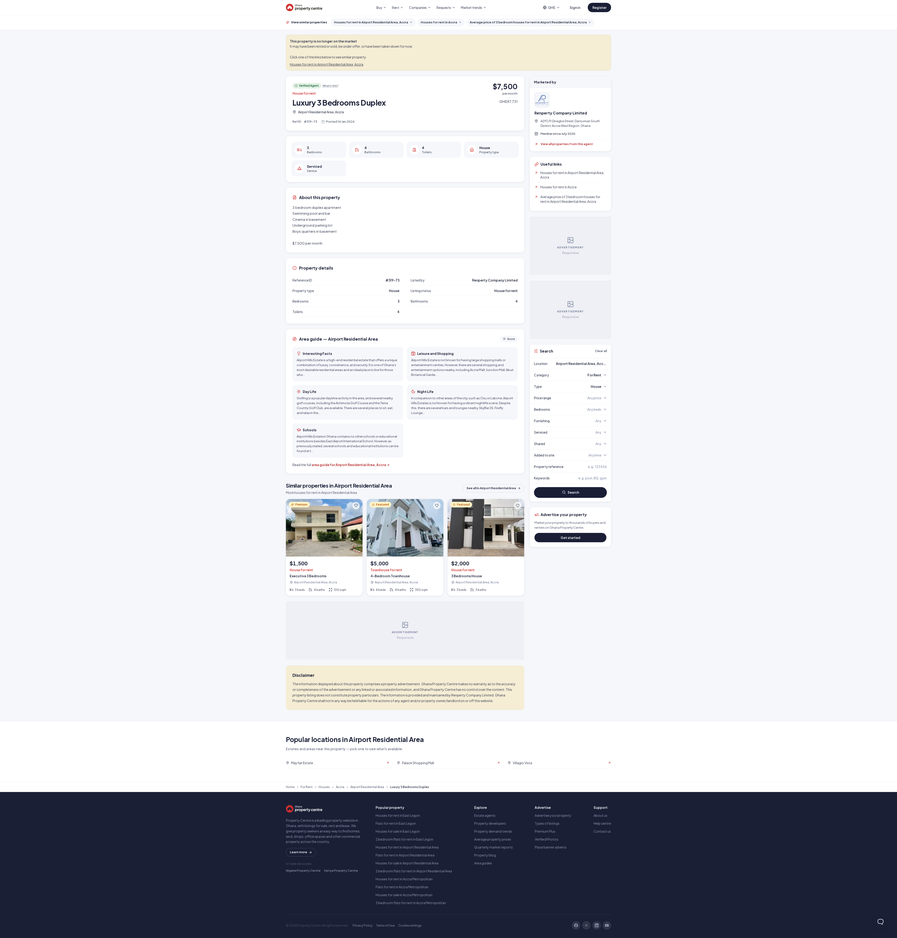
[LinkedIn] (596, 925)
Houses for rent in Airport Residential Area (407, 847)
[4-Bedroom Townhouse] (405, 547)
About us (600, 815)
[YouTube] (607, 925)
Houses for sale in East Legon (398, 831)
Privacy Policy (363, 925)
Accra (340, 787)
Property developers (490, 823)
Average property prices (492, 839)
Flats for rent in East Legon (396, 823)
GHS (551, 7)
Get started (570, 537)
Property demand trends (493, 831)
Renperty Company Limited (560, 113)
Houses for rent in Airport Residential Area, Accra (326, 64)
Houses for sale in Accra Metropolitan (404, 895)
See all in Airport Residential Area (491, 488)
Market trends (471, 7)
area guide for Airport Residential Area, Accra (349, 465)
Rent (395, 7)
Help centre (602, 823)
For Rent (307, 787)
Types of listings (547, 823)
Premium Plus (545, 831)
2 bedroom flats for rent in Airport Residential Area (414, 871)
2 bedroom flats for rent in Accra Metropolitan (411, 903)
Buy (379, 7)
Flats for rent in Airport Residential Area (405, 855)
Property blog (485, 855)
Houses (324, 787)
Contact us (602, 831)
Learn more (298, 852)
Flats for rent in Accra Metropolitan (402, 887)
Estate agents (484, 815)
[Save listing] (356, 505)
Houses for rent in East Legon (398, 815)
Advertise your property (553, 815)
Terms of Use (385, 925)
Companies (418, 7)
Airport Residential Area (367, 787)
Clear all (601, 351)
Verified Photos (546, 839)
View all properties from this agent (567, 144)
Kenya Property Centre (341, 870)
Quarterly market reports (493, 847)
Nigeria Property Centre (303, 870)
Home (290, 787)
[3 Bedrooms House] (486, 547)
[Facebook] (576, 925)
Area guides (483, 863)
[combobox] (581, 363)
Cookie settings (410, 925)
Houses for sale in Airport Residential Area (407, 863)
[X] (586, 925)
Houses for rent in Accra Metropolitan (404, 879)
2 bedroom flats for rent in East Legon (404, 839)
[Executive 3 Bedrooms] (324, 547)
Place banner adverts (550, 847)
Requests (444, 7)
